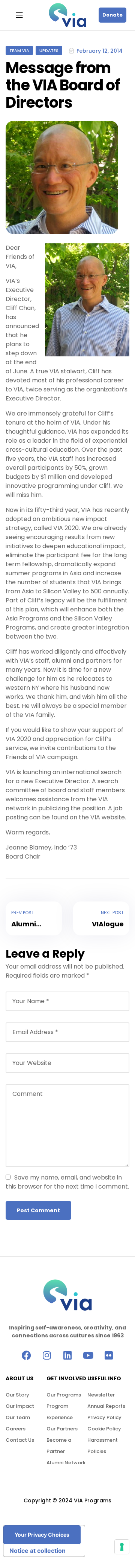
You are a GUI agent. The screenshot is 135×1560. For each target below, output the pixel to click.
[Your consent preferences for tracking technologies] (122, 1547)
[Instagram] (47, 1355)
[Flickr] (109, 1355)
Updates (48, 50)
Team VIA (19, 50)
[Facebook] (26, 1355)
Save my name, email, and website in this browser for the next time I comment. (67, 1182)
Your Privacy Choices (42, 1534)
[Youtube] (88, 1355)
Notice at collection (37, 1550)
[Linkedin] (67, 1355)
